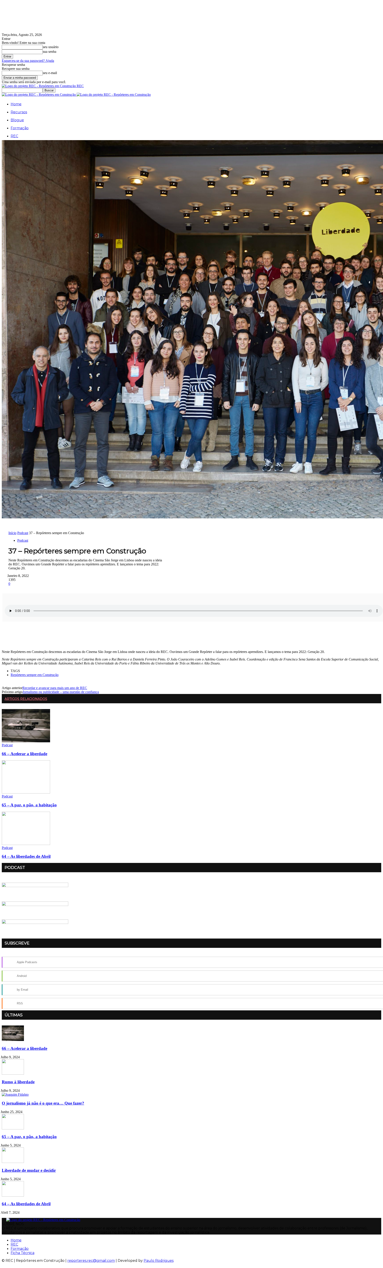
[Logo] (39, 94)
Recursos (19, 112)
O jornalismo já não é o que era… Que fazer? (43, 1103)
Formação (20, 128)
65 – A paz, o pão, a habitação (29, 805)
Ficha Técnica (22, 1253)
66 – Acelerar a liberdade (24, 753)
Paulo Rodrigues (159, 1260)
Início (12, 533)
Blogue (17, 120)
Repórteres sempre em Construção (35, 675)
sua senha (49, 51)
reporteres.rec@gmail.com (91, 1260)
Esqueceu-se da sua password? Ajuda (28, 61)
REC (14, 136)
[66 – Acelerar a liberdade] (26, 741)
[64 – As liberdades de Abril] (26, 844)
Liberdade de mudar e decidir (29, 1170)
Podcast (22, 533)
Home (16, 104)
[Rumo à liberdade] (13, 1073)
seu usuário (51, 47)
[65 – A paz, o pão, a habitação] (26, 792)
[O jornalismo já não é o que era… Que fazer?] (15, 1094)
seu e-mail (50, 73)
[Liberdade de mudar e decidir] (13, 1162)
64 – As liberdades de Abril (26, 856)
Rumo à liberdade (18, 1082)
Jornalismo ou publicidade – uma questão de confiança (61, 692)
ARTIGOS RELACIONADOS (26, 699)
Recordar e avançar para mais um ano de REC (54, 688)
